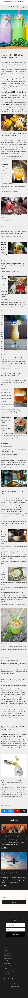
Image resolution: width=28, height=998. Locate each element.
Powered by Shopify (19, 986)
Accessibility (7, 963)
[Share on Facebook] (4, 811)
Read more (4, 847)
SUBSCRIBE (15, 934)
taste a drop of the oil (9, 144)
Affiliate (5, 950)
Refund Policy (7, 961)
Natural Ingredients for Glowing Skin (10, 836)
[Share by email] (23, 811)
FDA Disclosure (7, 955)
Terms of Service (8, 958)
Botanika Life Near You (9, 971)
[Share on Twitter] (11, 811)
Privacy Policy (7, 973)
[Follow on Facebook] (4, 978)
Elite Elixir (23, 69)
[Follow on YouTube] (13, 978)
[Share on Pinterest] (17, 811)
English (14, 983)
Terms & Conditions (8, 953)
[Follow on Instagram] (8, 978)
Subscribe (14, 902)
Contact (5, 968)
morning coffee (12, 504)
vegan (24, 787)
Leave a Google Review (9, 966)
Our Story (6, 948)
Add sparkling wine (18, 464)
